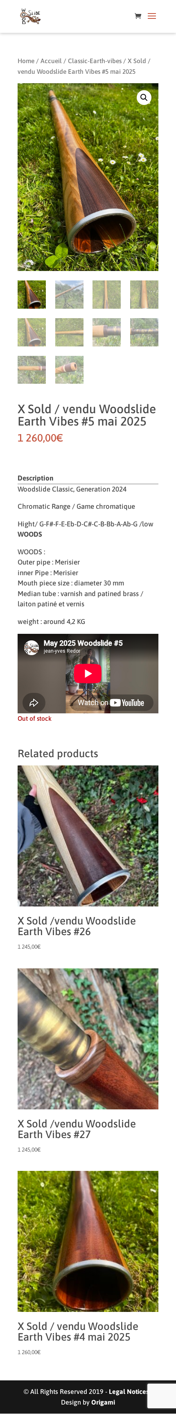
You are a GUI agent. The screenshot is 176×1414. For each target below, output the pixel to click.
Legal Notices (129, 1391)
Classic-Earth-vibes (95, 60)
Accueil (51, 60)
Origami (103, 1402)
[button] (144, 97)
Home (26, 60)
